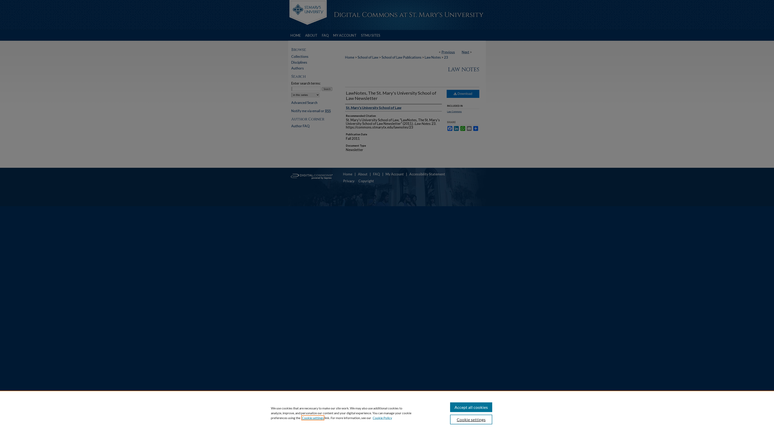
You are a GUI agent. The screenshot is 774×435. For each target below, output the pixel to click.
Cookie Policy (382, 418)
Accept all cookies (471, 407)
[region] (387, 413)
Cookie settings (313, 418)
